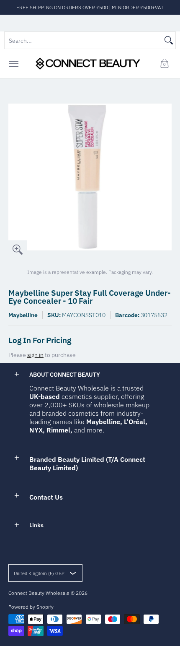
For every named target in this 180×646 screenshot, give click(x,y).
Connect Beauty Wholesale (38, 593)
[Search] (168, 40)
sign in (35, 355)
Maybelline (23, 315)
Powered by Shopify (31, 607)
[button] (164, 63)
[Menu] (13, 63)
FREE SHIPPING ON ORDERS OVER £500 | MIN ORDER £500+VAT (90, 7)
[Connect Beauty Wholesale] (88, 63)
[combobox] (83, 40)
